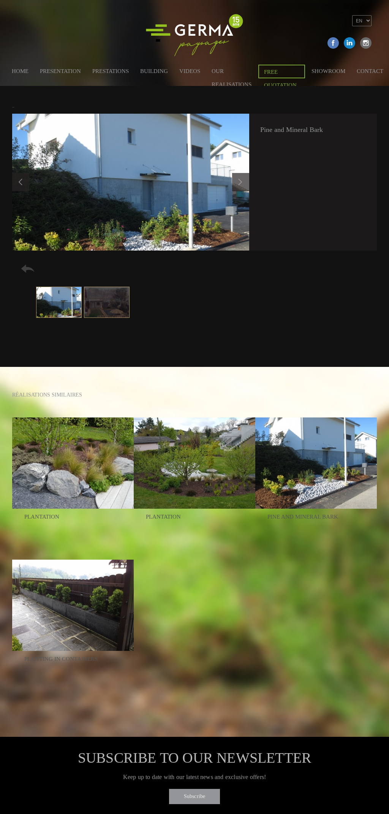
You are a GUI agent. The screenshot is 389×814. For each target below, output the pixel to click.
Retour (27, 268)
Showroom (328, 71)
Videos (189, 71)
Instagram (366, 43)
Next (240, 182)
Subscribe (195, 796)
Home (20, 71)
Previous (20, 182)
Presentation (60, 71)
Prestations (110, 71)
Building (154, 71)
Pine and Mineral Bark (302, 517)
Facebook (333, 43)
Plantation (41, 517)
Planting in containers (61, 659)
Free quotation (280, 73)
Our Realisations (231, 72)
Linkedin (349, 43)
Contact (370, 71)
